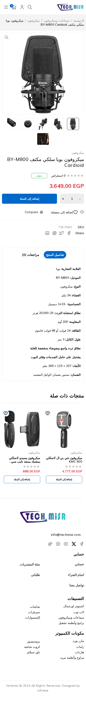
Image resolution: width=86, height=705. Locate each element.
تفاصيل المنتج (55, 255)
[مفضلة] (67, 212)
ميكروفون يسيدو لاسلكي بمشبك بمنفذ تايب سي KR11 (24, 461)
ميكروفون (33, 20)
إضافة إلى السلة (29, 199)
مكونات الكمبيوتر (69, 633)
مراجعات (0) (30, 255)
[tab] (55, 254)
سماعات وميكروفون (56, 20)
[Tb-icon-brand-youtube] (65, 544)
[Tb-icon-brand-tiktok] (50, 544)
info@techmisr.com (66, 535)
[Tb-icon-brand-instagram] (58, 544)
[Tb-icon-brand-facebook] (81, 544)
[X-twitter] (73, 544)
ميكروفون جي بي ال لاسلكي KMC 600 (64, 459)
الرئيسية (79, 20)
